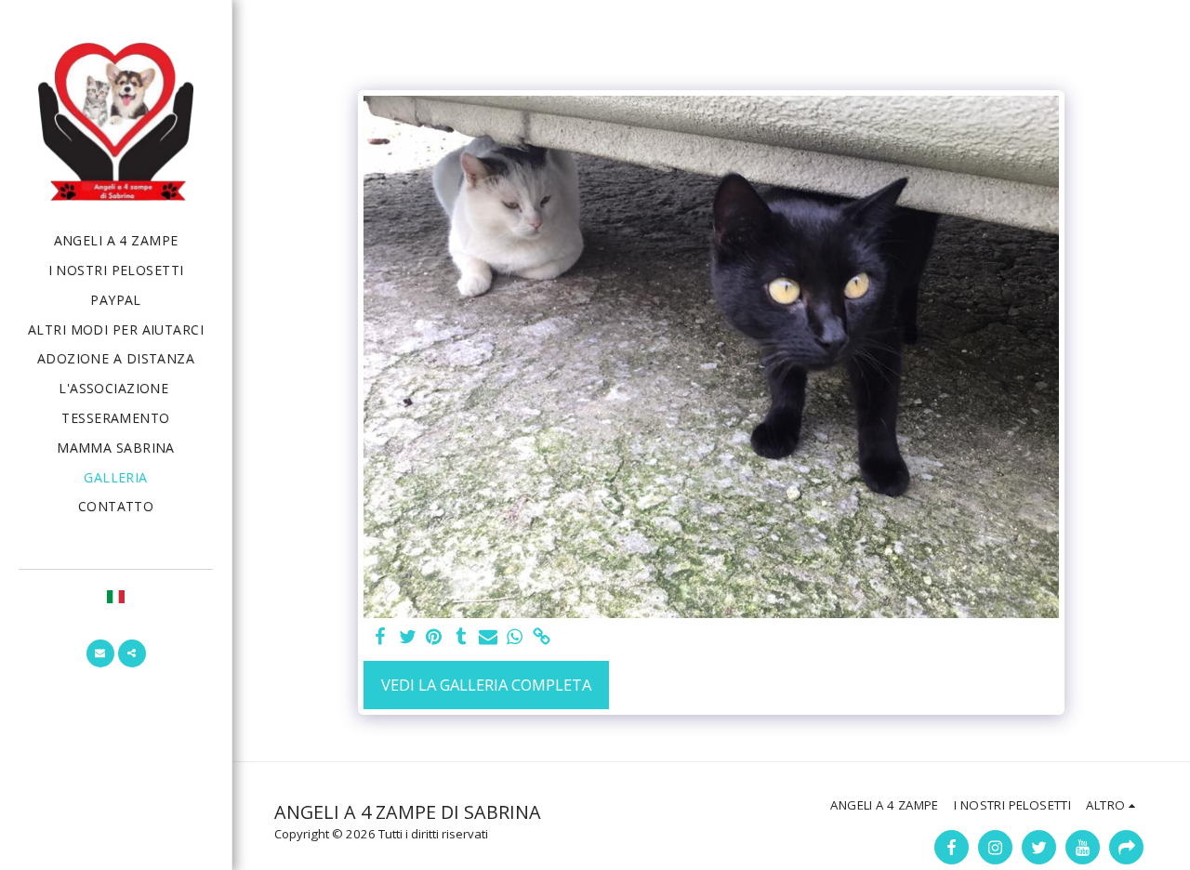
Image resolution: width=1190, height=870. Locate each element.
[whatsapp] (514, 637)
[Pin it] (434, 637)
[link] (541, 637)
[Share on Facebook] (380, 637)
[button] (100, 653)
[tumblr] (460, 637)
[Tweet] (407, 637)
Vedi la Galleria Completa (486, 684)
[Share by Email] (487, 637)
